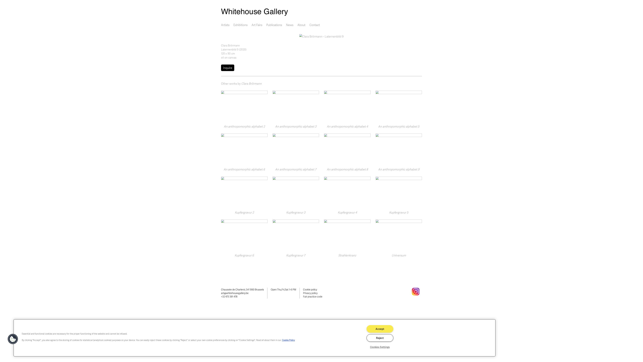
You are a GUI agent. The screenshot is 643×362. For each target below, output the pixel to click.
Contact (314, 25)
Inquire (227, 68)
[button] (321, 36)
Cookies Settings (380, 347)
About (301, 25)
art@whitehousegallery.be (234, 293)
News (289, 25)
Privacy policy (310, 293)
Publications (274, 25)
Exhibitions (240, 25)
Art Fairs (257, 25)
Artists (225, 25)
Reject (380, 338)
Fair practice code (312, 296)
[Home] (321, 12)
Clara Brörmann (230, 45)
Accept (380, 328)
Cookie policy (310, 289)
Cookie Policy (288, 340)
